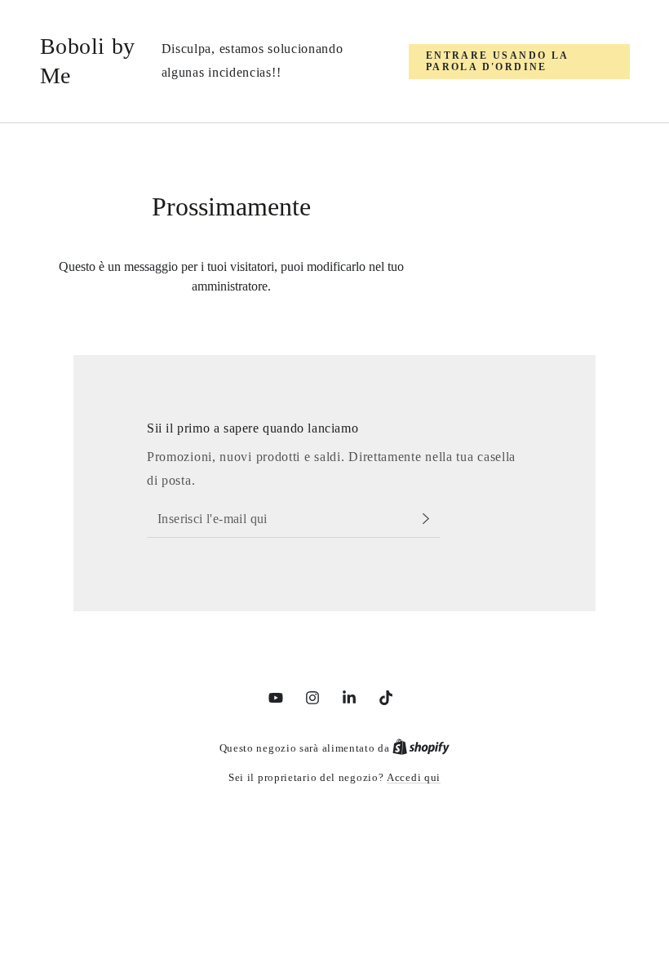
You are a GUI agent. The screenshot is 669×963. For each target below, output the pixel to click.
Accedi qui (414, 777)
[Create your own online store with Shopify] (421, 748)
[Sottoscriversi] (430, 519)
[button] (519, 61)
